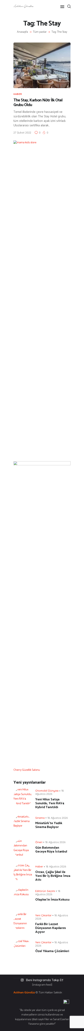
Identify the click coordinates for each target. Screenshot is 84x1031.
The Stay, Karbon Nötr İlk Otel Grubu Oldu (37, 102)
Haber (17, 94)
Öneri (38, 842)
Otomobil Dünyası (47, 790)
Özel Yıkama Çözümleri (52, 951)
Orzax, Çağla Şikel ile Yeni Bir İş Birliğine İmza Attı (52, 876)
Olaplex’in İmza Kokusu (52, 900)
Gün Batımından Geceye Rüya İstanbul (51, 850)
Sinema (40, 817)
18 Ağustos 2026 (49, 792)
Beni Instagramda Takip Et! (44, 980)
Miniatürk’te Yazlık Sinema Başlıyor (48, 825)
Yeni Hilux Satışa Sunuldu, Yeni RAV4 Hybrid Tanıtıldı (49, 803)
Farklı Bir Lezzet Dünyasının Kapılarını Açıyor (50, 928)
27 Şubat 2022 (22, 132)
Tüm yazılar (40, 32)
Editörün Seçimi (45, 891)
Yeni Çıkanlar (43, 915)
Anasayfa (22, 32)
